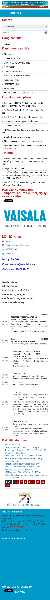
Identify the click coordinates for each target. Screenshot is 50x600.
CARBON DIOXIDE (12, 58)
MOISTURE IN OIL (12, 84)
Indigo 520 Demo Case (14, 168)
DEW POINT (9, 67)
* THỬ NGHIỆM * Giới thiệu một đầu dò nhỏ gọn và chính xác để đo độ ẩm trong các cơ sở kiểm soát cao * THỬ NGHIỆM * (25, 175)
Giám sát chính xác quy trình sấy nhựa (21, 121)
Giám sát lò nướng (12, 125)
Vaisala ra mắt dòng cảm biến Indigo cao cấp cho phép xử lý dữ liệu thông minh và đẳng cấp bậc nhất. (24, 161)
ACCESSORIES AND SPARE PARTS (20, 92)
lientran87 (10, 253)
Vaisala (7, 43)
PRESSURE (9, 88)
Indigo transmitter (11, 79)
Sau (7, 485)
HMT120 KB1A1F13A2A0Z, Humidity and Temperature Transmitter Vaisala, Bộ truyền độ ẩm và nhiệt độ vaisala (25, 450)
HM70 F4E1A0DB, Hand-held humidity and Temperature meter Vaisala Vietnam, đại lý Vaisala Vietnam (23, 458)
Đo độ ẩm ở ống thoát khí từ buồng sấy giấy (23, 117)
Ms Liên (9, 240)
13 (38, 482)
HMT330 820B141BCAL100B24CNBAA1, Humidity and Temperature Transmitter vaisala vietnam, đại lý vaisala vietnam (25, 466)
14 (43, 482)
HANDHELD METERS (13, 71)
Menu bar (15, 13)
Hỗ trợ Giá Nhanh (12, 444)
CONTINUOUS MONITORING (17, 62)
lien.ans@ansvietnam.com (17, 245)
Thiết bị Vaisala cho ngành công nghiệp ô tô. (23, 141)
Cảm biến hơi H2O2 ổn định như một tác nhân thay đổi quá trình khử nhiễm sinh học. (23, 104)
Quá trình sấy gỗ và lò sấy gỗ (17, 136)
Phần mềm (9, 54)
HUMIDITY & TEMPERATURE (17, 75)
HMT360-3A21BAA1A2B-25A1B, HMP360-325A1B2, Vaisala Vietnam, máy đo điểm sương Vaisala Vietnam (26, 475)
